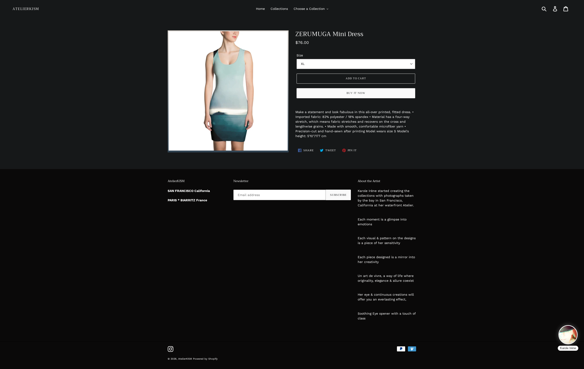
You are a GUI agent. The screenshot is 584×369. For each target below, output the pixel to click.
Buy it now (356, 93)
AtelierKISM (26, 9)
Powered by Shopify (205, 358)
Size (300, 55)
